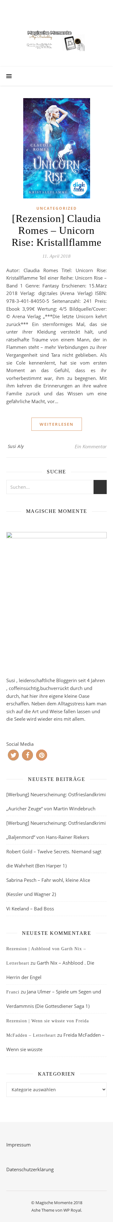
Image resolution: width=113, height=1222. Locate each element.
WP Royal (72, 1210)
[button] (13, 755)
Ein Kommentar (91, 446)
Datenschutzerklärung (30, 1169)
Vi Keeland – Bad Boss (30, 908)
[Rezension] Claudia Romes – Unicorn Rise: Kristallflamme (57, 230)
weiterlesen (57, 424)
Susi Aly (16, 446)
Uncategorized (56, 208)
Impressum (18, 1144)
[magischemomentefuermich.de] (56, 39)
